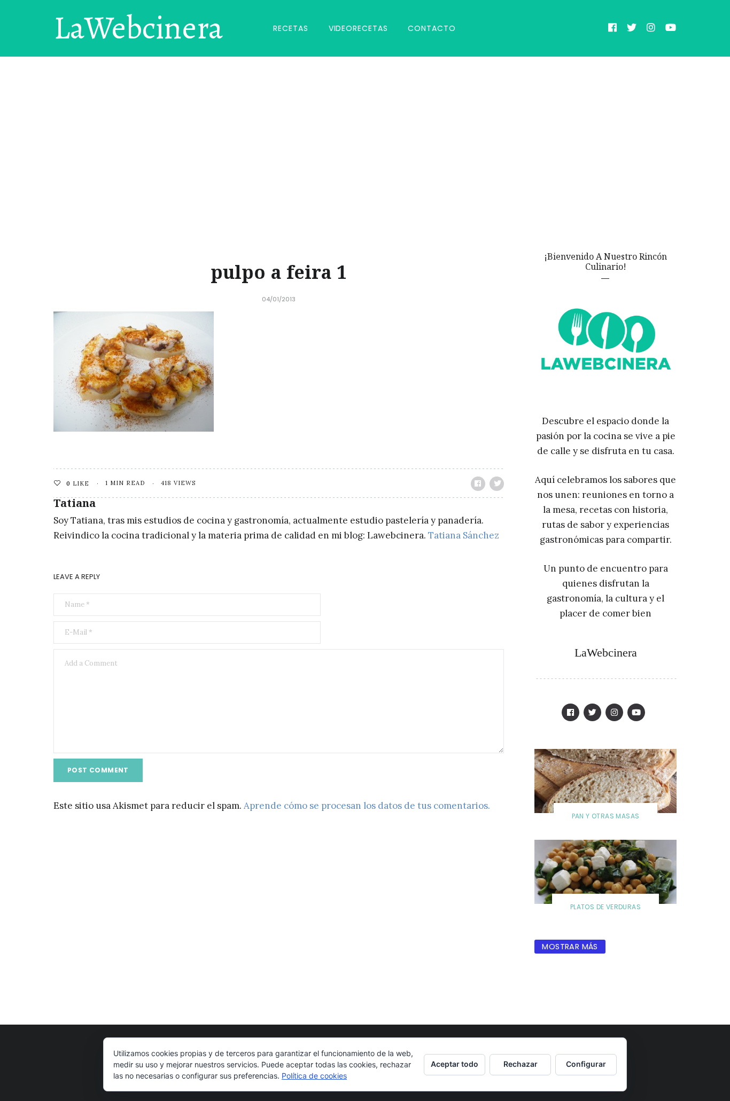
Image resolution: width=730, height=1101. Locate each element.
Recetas (290, 28)
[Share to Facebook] (478, 484)
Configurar (586, 1063)
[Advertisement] (365, 137)
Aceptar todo (454, 1063)
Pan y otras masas (606, 816)
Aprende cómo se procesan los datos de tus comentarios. (367, 805)
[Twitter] (632, 29)
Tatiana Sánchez (463, 535)
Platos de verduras (605, 906)
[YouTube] (671, 29)
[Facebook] (612, 29)
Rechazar (520, 1063)
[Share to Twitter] (497, 484)
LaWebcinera (138, 28)
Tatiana (74, 503)
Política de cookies (314, 1075)
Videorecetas (358, 28)
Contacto (431, 28)
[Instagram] (651, 29)
